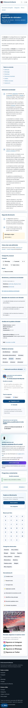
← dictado (5, 487)
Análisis (6, 78)
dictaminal (20, 362)
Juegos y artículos (5, 694)
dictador (4, 10)
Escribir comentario (14, 476)
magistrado (15, 93)
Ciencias (12, 553)
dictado (5, 358)
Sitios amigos (4, 696)
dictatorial (13, 150)
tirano (19, 284)
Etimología (6, 72)
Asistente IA (7, 83)
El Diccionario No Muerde (7, 683)
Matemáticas (7, 560)
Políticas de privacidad (9, 704)
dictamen (12, 362)
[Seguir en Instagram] (12, 642)
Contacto (3, 689)
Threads (3, 681)
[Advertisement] (14, 28)
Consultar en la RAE (10, 342)
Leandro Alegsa (10, 249)
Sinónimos (6, 74)
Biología (6, 553)
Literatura (17, 556)
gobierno (8, 150)
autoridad (9, 95)
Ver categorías (14, 506)
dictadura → (22, 487)
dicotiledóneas (6, 352)
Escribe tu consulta (7, 381)
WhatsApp (3, 679)
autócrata (11, 284)
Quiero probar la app (14, 462)
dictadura (18, 358)
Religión (16, 563)
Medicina (15, 560)
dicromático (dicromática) (9, 355)
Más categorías (8, 566)
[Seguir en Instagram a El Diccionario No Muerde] (14, 622)
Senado (21, 95)
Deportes (19, 553)
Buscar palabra (14, 502)
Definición (6, 69)
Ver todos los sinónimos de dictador (10, 291)
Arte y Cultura (14, 549)
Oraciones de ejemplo (9, 76)
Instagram (3, 674)
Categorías (17, 7)
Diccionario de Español (7, 7)
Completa (7, 397)
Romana (13, 105)
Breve (16, 397)
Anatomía (6, 549)
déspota (16, 284)
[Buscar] (21, 2)
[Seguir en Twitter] (12, 652)
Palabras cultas (8, 563)
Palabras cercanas (8, 80)
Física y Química (8, 556)
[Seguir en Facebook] (12, 645)
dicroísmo (20, 355)
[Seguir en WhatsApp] (12, 649)
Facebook (3, 672)
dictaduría (5, 362)
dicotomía (15, 352)
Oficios (22, 7)
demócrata (11, 286)
